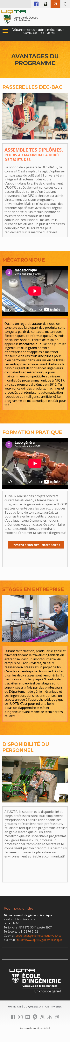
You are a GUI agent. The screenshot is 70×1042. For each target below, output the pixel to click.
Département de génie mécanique (38, 30)
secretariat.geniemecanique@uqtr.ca (38, 935)
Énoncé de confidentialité (35, 1028)
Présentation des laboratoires (36, 545)
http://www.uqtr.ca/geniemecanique (39, 940)
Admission (55, 4)
